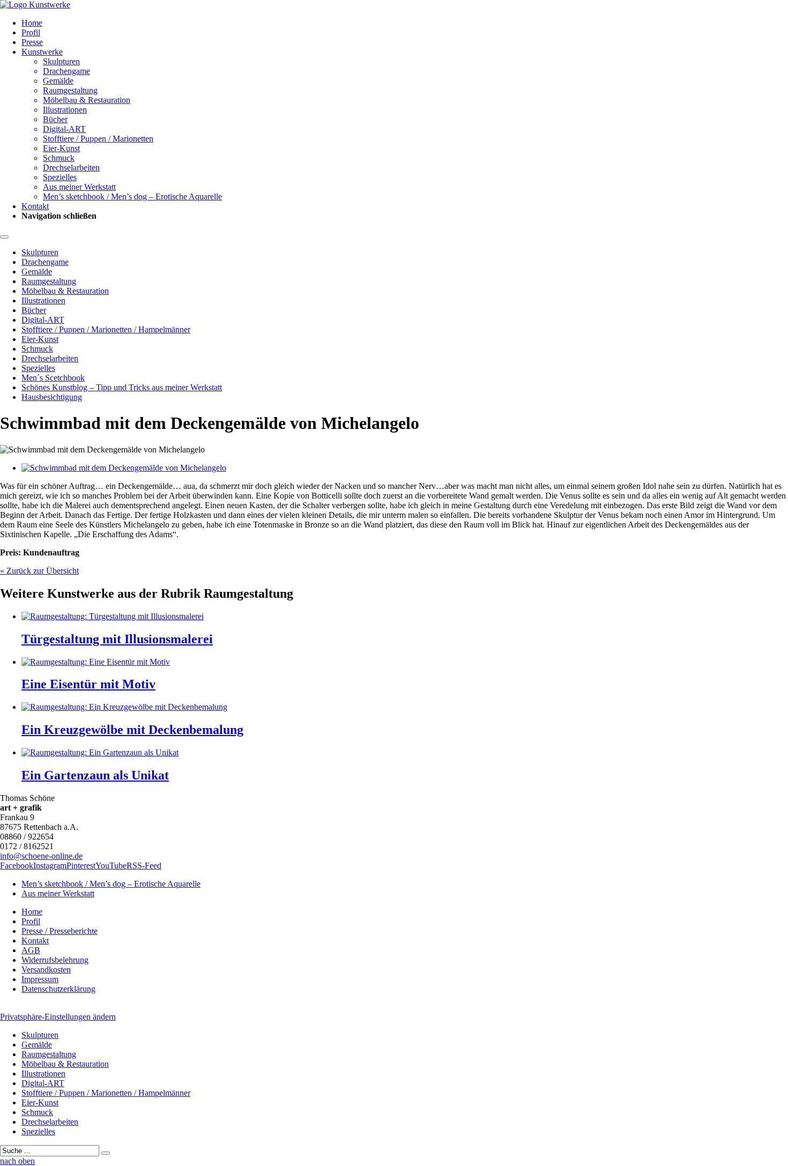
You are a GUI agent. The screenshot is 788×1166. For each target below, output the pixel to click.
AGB (30, 950)
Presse (32, 42)
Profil (30, 32)
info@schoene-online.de (41, 855)
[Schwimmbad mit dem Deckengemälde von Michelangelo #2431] (123, 467)
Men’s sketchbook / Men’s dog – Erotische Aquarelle (132, 196)
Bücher (55, 119)
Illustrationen (65, 109)
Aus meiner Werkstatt (79, 186)
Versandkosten (46, 969)
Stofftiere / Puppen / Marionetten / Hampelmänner (105, 329)
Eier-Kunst (61, 148)
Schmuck (59, 157)
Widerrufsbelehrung (54, 959)
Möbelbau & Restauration (86, 100)
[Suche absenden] (105, 1153)
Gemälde (58, 80)
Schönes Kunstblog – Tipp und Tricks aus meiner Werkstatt (121, 387)
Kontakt (35, 206)
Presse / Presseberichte (59, 930)
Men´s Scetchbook (53, 377)
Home (31, 22)
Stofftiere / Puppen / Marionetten (98, 138)
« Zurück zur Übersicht (39, 570)
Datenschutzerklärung (58, 988)
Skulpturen (61, 61)
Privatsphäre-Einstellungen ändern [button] (58, 1016)
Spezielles (60, 177)
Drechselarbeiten (71, 167)
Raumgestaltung (70, 90)
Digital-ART (64, 128)
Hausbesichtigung (51, 397)
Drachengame (66, 71)
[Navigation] (4, 237)
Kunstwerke (42, 51)
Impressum (39, 979)
